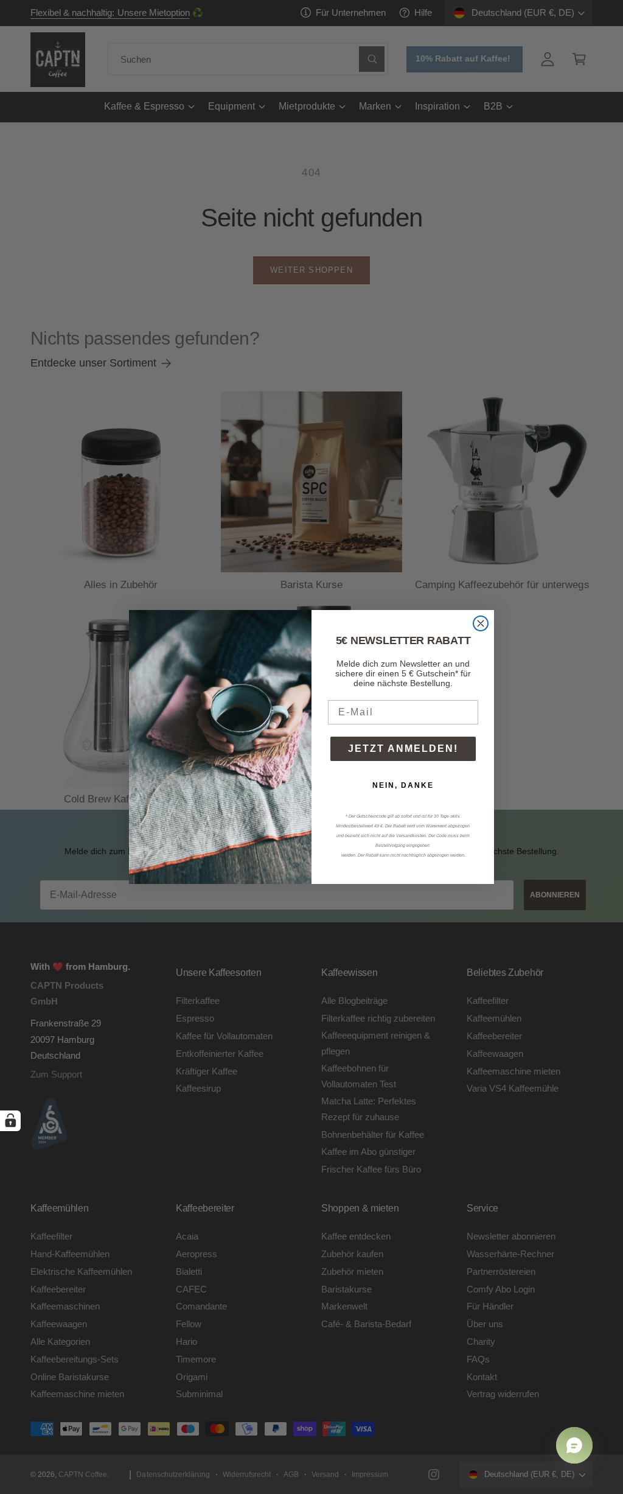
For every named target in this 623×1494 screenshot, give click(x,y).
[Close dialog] (480, 623)
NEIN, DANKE (403, 785)
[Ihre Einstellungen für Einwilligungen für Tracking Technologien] (10, 1120)
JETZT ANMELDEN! (403, 748)
